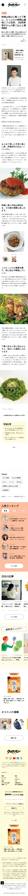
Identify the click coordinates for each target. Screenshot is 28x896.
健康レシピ (4, 784)
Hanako (4, 885)
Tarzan (14, 885)
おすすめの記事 (5, 782)
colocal (19, 885)
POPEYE (12, 883)
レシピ (12, 482)
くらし (16, 777)
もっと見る (14, 565)
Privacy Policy (17, 888)
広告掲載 (11, 888)
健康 (3, 776)
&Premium (9, 885)
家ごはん (19, 482)
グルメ (4, 482)
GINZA (24, 883)
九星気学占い (18, 782)
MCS (17, 887)
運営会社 (20, 858)
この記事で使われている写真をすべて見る (14, 415)
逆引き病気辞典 (19, 784)
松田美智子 (5, 490)
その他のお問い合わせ (14, 859)
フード (4, 13)
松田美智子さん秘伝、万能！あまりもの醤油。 (14, 433)
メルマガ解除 (14, 820)
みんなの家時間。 (17, 477)
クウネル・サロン (8, 887)
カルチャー (17, 779)
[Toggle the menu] (3, 4)
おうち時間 (5, 477)
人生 (16, 781)
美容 (16, 776)
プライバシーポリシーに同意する (15, 803)
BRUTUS (7, 883)
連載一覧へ (14, 738)
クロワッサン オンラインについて (9, 858)
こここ (13, 887)
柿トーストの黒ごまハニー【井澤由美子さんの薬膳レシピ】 (14, 438)
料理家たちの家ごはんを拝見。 (10, 486)
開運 (3, 781)
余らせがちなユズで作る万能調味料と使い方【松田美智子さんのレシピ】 (14, 429)
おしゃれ (4, 777)
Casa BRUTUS (18, 883)
